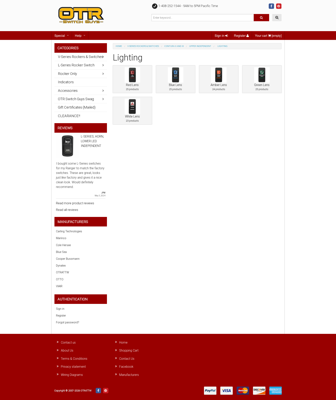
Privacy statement (73, 366)
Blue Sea (61, 252)
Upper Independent (200, 46)
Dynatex (61, 265)
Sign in (220, 35)
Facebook (126, 366)
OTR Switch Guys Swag (76, 99)
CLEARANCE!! (69, 116)
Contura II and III (174, 46)
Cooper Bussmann (68, 259)
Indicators (66, 82)
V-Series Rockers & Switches (143, 46)
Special (59, 35)
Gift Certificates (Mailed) (76, 107)
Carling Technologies (69, 231)
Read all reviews (67, 210)
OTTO (59, 279)
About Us (67, 350)
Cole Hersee (63, 245)
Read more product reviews (75, 203)
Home (119, 46)
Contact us (68, 342)
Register (240, 35)
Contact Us (126, 359)
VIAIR (59, 286)
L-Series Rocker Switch (76, 65)
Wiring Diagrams (72, 375)
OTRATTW (62, 272)
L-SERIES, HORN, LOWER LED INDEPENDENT (92, 141)
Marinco (61, 238)
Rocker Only (67, 74)
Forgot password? (67, 322)
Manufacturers (129, 375)
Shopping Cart (128, 350)
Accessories (68, 91)
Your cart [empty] (268, 35)
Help (78, 35)
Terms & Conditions (74, 359)
